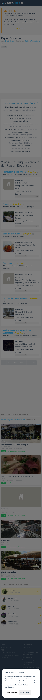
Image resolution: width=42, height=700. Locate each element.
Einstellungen (12, 692)
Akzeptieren (24, 692)
